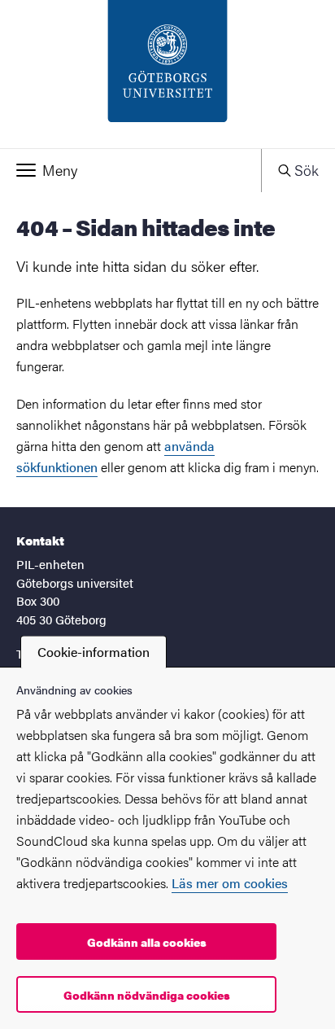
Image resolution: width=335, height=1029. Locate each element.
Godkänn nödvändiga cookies (146, 995)
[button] (130, 170)
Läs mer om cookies (230, 883)
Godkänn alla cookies (147, 942)
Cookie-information (93, 651)
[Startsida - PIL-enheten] (167, 74)
